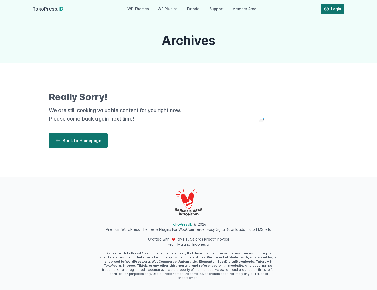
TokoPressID (182, 224)
